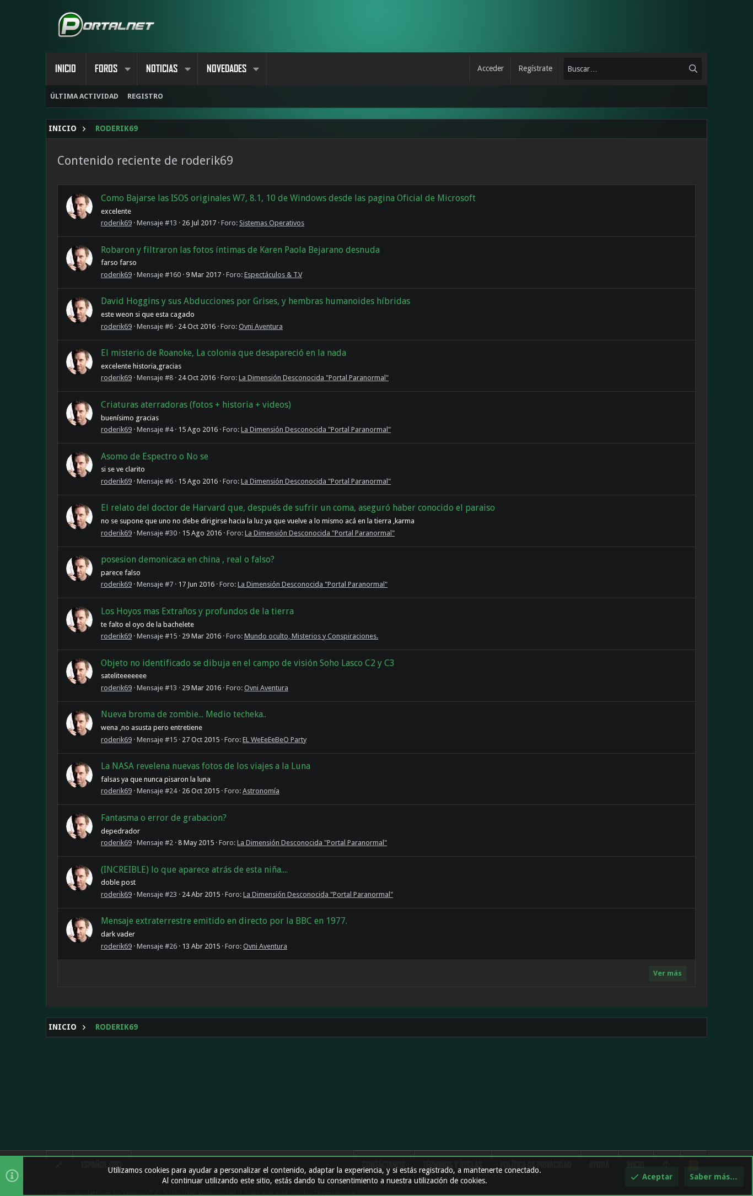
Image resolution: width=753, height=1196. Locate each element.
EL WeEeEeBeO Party (274, 739)
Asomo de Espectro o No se (154, 456)
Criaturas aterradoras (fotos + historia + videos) (196, 404)
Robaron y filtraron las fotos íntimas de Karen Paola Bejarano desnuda (240, 250)
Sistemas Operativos (271, 223)
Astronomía (261, 791)
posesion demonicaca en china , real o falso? (188, 559)
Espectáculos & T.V (273, 274)
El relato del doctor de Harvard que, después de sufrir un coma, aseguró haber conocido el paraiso (298, 507)
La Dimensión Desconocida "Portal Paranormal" (314, 378)
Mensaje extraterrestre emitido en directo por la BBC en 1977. (224, 921)
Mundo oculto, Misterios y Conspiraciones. (311, 636)
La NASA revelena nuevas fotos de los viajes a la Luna (205, 766)
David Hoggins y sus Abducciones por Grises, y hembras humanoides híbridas (255, 301)
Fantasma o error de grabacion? (164, 818)
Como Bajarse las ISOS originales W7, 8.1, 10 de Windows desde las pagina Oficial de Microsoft (288, 198)
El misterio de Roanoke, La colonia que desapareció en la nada (223, 353)
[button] (127, 69)
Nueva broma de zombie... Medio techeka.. (183, 714)
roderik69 (116, 223)
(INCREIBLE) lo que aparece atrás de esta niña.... (194, 869)
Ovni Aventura (261, 326)
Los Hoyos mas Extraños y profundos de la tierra (197, 611)
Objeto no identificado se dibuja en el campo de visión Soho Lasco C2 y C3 (248, 663)
